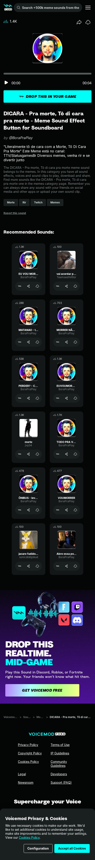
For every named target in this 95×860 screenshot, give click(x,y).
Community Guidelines (59, 764)
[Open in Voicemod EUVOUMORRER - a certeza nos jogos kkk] (57, 398)
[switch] (6, 83)
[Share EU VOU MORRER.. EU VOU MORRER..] (28, 286)
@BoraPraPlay (20, 138)
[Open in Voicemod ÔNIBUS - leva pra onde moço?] (19, 510)
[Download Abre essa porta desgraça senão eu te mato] (75, 566)
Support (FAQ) (61, 782)
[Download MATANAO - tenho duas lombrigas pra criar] (37, 342)
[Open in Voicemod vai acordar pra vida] (57, 286)
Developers (59, 774)
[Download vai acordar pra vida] (75, 286)
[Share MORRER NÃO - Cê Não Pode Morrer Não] (66, 342)
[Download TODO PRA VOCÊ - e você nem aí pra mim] (75, 454)
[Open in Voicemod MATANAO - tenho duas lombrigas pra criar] (19, 342)
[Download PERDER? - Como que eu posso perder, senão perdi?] (37, 398)
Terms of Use (60, 745)
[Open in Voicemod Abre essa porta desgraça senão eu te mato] (57, 566)
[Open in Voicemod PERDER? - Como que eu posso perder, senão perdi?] (19, 398)
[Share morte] (28, 454)
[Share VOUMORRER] (66, 510)
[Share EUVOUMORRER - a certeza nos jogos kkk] (66, 398)
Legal (22, 774)
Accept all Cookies (72, 848)
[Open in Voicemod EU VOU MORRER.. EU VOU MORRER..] (19, 286)
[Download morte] (37, 454)
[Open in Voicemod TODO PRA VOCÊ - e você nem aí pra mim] (57, 454)
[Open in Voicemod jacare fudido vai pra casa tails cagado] (19, 566)
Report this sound (15, 213)
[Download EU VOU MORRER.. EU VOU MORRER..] (37, 286)
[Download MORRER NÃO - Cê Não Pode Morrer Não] (75, 342)
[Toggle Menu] (87, 7)
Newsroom (25, 782)
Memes (40, 717)
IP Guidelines (60, 753)
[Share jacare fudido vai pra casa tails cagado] (28, 566)
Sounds (27, 717)
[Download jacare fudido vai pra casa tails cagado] (37, 566)
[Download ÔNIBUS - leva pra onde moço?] (37, 510)
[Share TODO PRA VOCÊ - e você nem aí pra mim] (66, 454)
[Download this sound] (87, 22)
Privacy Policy (28, 745)
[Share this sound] (79, 22)
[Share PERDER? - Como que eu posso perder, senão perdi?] (28, 398)
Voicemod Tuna (11, 717)
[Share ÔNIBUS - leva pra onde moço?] (28, 510)
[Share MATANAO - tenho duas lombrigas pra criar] (28, 342)
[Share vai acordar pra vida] (66, 286)
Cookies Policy (29, 837)
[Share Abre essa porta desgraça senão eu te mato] (66, 566)
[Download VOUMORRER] (75, 510)
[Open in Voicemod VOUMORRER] (57, 510)
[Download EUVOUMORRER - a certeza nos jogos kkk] (75, 398)
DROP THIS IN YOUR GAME (51, 96)
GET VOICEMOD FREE (42, 690)
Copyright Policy (30, 753)
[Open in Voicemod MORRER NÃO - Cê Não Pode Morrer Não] (57, 342)
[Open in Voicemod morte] (19, 454)
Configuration (38, 848)
